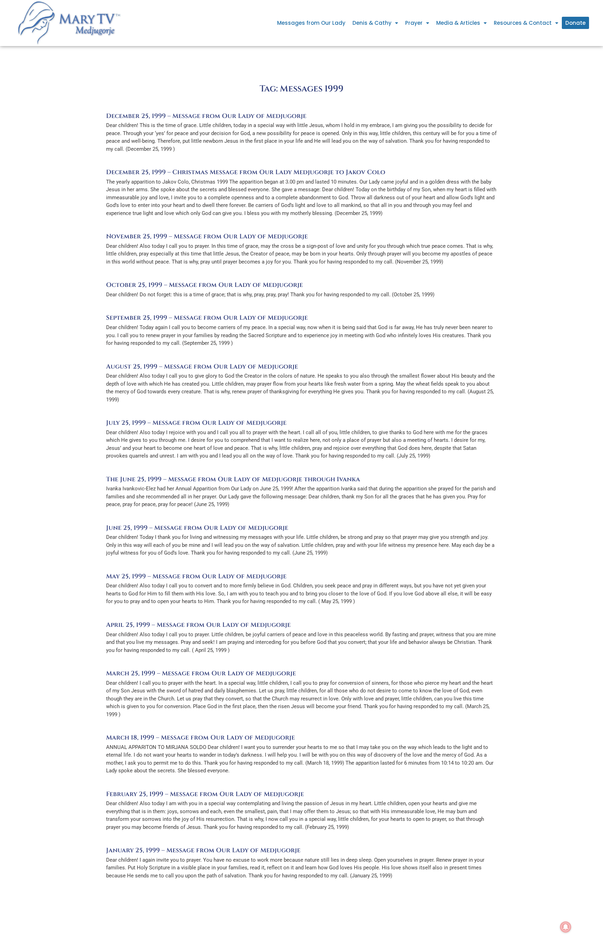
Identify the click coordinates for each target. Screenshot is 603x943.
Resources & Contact (523, 23)
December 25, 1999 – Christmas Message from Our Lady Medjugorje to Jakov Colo (245, 172)
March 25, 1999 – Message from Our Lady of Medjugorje (201, 673)
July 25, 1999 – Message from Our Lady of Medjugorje (196, 422)
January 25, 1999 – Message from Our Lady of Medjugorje (203, 850)
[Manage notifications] (565, 927)
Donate (575, 23)
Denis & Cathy (372, 23)
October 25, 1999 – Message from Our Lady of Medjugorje (204, 285)
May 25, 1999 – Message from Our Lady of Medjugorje (196, 576)
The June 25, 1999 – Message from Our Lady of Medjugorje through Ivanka (233, 479)
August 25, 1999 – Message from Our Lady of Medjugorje (202, 366)
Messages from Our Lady (311, 23)
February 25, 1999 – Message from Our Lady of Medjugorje (205, 794)
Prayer (414, 23)
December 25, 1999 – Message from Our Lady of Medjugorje (206, 116)
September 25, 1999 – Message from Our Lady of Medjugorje (207, 317)
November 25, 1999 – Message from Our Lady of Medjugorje (207, 236)
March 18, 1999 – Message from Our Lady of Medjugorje (200, 737)
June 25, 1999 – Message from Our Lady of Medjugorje (197, 528)
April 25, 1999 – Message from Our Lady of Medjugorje (198, 625)
